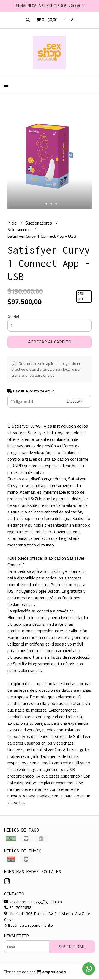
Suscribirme (72, 946)
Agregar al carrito (49, 342)
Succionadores (39, 223)
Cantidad (13, 316)
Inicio (12, 223)
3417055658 (20, 907)
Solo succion (19, 229)
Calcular (74, 401)
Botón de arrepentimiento (30, 925)
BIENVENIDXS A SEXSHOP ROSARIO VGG (49, 6)
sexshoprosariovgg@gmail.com (35, 901)
